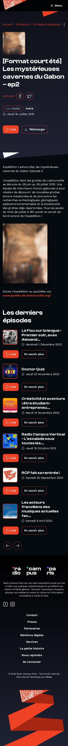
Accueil (8, 24)
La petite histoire (32, 648)
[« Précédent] (8, 545)
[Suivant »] (17, 545)
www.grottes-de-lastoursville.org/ (27, 295)
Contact (32, 615)
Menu (58, 5)
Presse (32, 621)
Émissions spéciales (46, 24)
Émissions (23, 24)
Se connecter (32, 661)
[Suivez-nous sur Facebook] (5, 604)
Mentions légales (32, 635)
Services (32, 641)
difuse (49, 677)
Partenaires (32, 628)
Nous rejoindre (32, 655)
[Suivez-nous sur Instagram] (12, 604)
